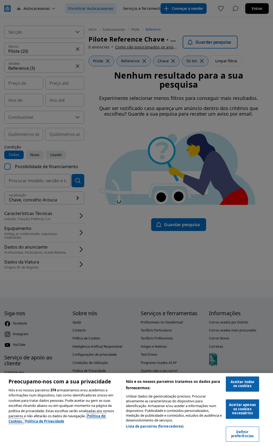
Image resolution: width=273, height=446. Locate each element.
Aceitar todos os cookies (242, 383)
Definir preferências (242, 434)
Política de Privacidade (44, 421)
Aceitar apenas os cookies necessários (242, 408)
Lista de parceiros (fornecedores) (154, 426)
